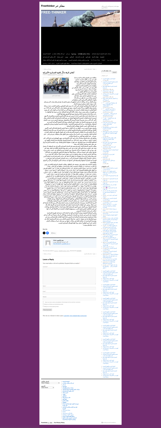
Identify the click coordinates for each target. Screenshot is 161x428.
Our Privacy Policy (95, 60)
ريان (104, 190)
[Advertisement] (80, 39)
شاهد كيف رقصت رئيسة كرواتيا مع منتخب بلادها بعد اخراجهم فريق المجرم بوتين (110, 219)
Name (44, 286)
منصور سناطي (106, 246)
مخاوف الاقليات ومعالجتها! (49, 63)
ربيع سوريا (56, 250)
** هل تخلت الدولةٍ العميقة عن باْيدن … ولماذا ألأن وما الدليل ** (110, 266)
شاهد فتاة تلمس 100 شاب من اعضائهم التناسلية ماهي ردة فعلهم (110, 192)
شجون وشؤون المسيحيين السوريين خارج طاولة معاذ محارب (110, 172)
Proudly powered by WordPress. (109, 422)
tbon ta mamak (106, 184)
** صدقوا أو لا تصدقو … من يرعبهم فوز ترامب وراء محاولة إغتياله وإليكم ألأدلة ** (110, 256)
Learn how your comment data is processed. (75, 315)
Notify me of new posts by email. (51, 306)
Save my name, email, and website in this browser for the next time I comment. (62, 302)
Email (44, 291)
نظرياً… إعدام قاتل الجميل (90, 69)
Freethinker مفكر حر (53, 5)
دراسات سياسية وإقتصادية (64, 250)
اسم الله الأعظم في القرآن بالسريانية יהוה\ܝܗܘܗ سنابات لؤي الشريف (110, 239)
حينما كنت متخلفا (47, 69)
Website (44, 296)
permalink (79, 250)
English (103, 60)
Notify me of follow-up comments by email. (53, 304)
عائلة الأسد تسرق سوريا (112, 60)
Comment (45, 266)
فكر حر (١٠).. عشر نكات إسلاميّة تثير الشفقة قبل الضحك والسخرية (110, 206)
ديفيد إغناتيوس (60, 74)
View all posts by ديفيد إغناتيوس (61, 243)
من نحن (112, 246)
